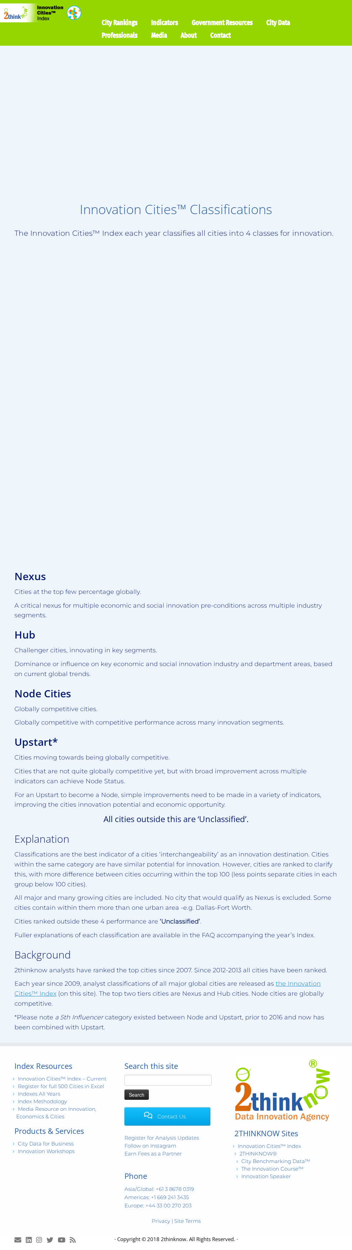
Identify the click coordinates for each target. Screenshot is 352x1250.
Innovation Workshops (46, 1151)
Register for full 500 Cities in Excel (61, 1086)
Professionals (120, 35)
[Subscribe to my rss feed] (75, 1239)
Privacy (161, 1221)
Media (159, 35)
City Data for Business (46, 1143)
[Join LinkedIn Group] (31, 1239)
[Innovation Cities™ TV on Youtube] (64, 1239)
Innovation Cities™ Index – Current (62, 1078)
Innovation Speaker (266, 1176)
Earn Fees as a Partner (153, 1153)
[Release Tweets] (52, 1239)
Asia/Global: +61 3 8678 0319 (159, 1189)
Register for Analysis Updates (161, 1138)
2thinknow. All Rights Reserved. (198, 1239)
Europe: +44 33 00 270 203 (157, 1205)
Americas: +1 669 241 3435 (156, 1197)
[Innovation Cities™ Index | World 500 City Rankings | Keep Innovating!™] (41, 12)
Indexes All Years (39, 1094)
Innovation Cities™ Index (269, 1146)
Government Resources (222, 22)
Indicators (164, 22)
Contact (220, 35)
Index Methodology (42, 1101)
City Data (278, 22)
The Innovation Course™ (272, 1169)
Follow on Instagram (150, 1145)
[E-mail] (20, 1239)
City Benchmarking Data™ (275, 1161)
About (189, 35)
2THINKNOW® (258, 1154)
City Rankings (120, 22)
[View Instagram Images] (41, 1239)
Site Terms (187, 1221)
